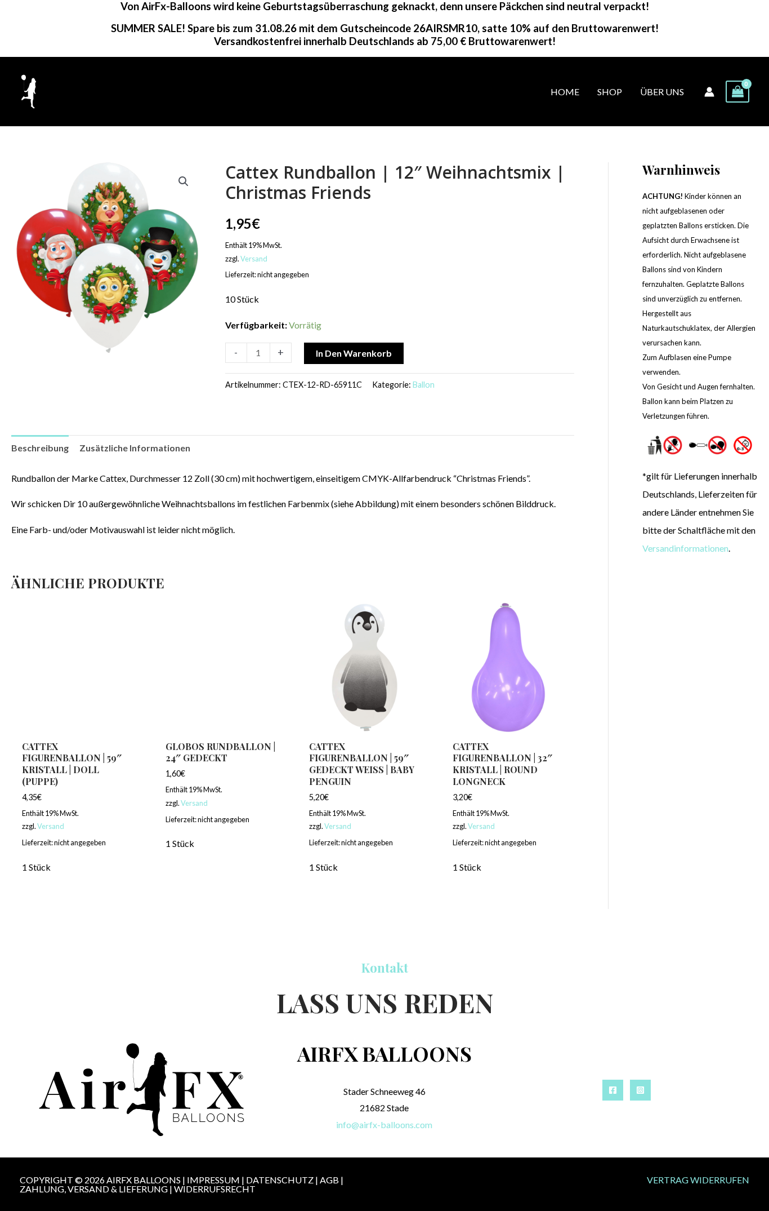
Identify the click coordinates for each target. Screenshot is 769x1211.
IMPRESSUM (213, 1179)
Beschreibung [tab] (40, 447)
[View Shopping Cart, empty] (737, 92)
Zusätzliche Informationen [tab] (134, 447)
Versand (253, 258)
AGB (329, 1179)
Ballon (424, 384)
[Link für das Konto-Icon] (709, 92)
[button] (183, 181)
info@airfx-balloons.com (384, 1124)
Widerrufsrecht (215, 1188)
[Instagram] (640, 1090)
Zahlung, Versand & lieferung (94, 1188)
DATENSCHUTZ (280, 1179)
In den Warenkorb (354, 353)
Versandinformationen (685, 548)
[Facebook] (612, 1090)
